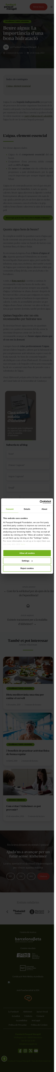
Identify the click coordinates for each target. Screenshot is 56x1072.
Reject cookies (27, 568)
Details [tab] (27, 509)
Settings (25, 561)
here (23, 544)
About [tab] (44, 509)
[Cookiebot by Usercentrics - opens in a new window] (39, 502)
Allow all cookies (27, 553)
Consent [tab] (10, 509)
